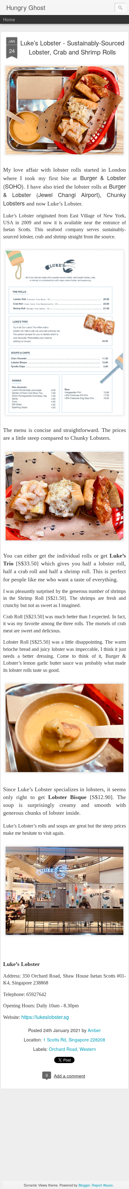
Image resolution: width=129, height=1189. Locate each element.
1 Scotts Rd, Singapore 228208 (74, 1039)
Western (88, 1049)
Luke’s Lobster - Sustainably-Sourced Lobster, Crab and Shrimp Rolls (72, 47)
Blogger (84, 1184)
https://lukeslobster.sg (45, 1016)
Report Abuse (102, 1184)
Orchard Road (63, 1049)
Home (9, 19)
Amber (94, 1030)
